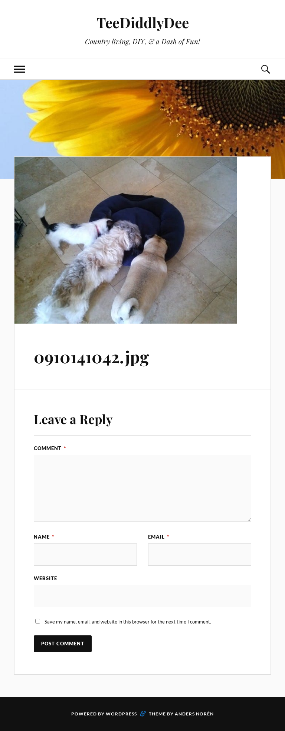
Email (158, 537)
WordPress (121, 714)
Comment (50, 448)
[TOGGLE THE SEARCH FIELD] (265, 69)
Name (44, 537)
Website (45, 578)
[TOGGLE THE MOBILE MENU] (19, 69)
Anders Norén (194, 714)
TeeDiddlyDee (142, 22)
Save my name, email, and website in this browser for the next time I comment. (128, 622)
